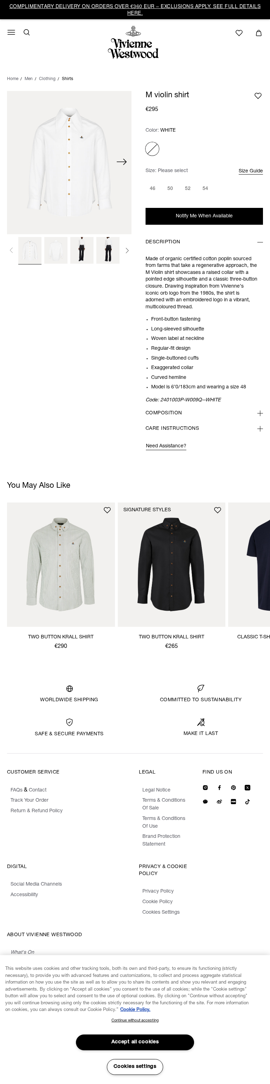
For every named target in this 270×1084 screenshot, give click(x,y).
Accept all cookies (135, 1042)
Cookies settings (135, 1066)
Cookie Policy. (135, 1010)
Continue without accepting (135, 1021)
